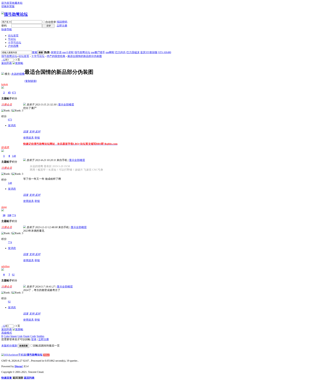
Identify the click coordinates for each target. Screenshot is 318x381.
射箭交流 (56, 52)
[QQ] (4, 354)
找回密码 (62, 21)
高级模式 (6, 332)
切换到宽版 (8, 6)
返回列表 (6, 63)
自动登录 (50, 22)
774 (14, 215)
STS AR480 (164, 52)
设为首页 (6, 2)
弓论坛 (12, 39)
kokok (4, 84)
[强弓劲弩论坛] (14, 14)
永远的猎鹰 (18, 73)
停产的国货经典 (56, 56)
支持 (32, 131)
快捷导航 (6, 29)
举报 (37, 137)
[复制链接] (31, 81)
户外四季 (13, 46)
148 (14, 156)
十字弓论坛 (14, 42)
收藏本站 (17, 2)
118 (9, 215)
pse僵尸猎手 (98, 52)
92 (13, 274)
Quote (26, 336)
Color (7, 336)
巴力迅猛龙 (133, 52)
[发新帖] (18, 63)
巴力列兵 (120, 52)
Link (20, 336)
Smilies (40, 336)
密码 (4, 25)
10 (4, 215)
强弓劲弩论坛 (82, 52)
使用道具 (28, 137)
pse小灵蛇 (68, 52)
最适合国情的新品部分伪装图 (84, 56)
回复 (25, 131)
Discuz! (19, 366)
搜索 (34, 52)
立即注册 (62, 25)
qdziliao (5, 266)
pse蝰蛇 (110, 52)
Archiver (13, 354)
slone (4, 207)
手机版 (22, 354)
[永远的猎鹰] (2, 73)
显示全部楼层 (66, 104)
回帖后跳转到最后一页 (46, 345)
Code (33, 336)
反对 (37, 131)
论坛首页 (13, 35)
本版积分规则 (9, 345)
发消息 (12, 125)
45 (9, 92)
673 (14, 92)
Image (13, 336)
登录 (33, 339)
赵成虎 (5, 147)
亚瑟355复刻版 (149, 52)
